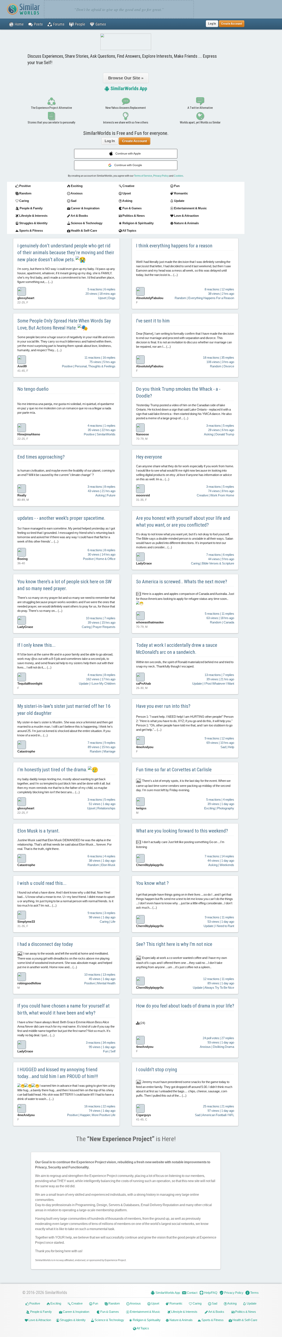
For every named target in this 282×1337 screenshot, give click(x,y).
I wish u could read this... (41, 883)
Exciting (55, 1303)
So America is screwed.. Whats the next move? (181, 582)
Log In (212, 23)
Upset (154, 1303)
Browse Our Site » (125, 78)
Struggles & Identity (72, 1320)
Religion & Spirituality (146, 1320)
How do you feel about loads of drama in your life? (185, 1006)
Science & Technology (109, 1320)
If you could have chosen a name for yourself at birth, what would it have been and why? (63, 1009)
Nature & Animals (181, 1320)
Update (251, 1303)
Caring (196, 1303)
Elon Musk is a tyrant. (38, 831)
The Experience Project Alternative (51, 108)
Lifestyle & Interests (184, 1311)
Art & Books (216, 1311)
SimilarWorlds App (128, 88)
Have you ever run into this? (163, 706)
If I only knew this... (36, 645)
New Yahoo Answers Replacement (125, 108)
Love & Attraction (39, 1320)
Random (114, 1303)
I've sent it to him (153, 321)
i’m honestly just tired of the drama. (52, 770)
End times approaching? (41, 457)
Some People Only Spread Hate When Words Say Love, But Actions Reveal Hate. (64, 324)
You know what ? (152, 883)
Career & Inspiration (75, 1311)
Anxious (135, 1303)
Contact (191, 1292)
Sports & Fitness (212, 1320)
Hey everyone (149, 457)
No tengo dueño (33, 389)
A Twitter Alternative (200, 108)
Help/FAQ (210, 1292)
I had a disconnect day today (45, 944)
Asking (232, 1303)
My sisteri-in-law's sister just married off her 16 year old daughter (63, 709)
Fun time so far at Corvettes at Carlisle (174, 770)
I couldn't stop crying (156, 1069)
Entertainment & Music (144, 1311)
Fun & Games (109, 1311)
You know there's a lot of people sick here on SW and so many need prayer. (64, 585)
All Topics (142, 1328)
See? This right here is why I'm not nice (174, 944)
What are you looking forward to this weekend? (182, 831)
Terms (254, 1292)
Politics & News (245, 1311)
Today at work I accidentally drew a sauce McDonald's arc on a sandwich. (176, 648)
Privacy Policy (161, 175)
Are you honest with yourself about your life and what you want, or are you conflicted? (183, 521)
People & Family (41, 1311)
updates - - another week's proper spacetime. (61, 518)
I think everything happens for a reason (174, 246)
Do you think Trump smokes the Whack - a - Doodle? (178, 392)
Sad (214, 1303)
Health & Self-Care (244, 1320)
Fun (95, 1303)
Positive (34, 1303)
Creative (77, 1303)
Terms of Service (143, 175)
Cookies (178, 175)
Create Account (134, 141)
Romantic (175, 1303)
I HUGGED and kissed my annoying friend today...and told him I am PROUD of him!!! (57, 1073)
